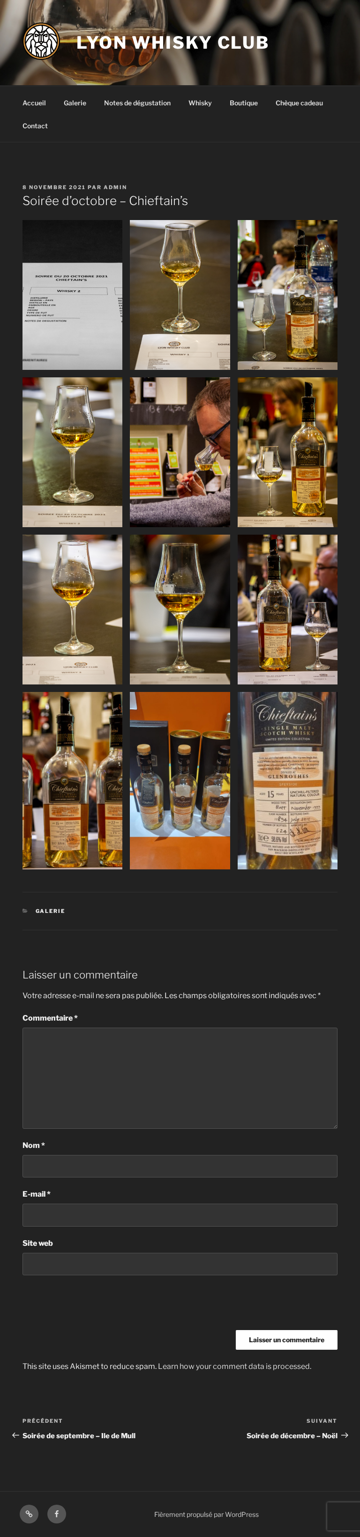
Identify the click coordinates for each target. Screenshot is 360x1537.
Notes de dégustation (137, 103)
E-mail (36, 1194)
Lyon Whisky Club (173, 42)
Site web (37, 1243)
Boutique (244, 103)
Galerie (75, 103)
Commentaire (50, 1018)
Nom (33, 1145)
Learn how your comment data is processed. (234, 1366)
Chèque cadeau (299, 103)
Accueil (34, 103)
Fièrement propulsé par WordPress (206, 1514)
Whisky (200, 103)
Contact (35, 126)
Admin (115, 187)
